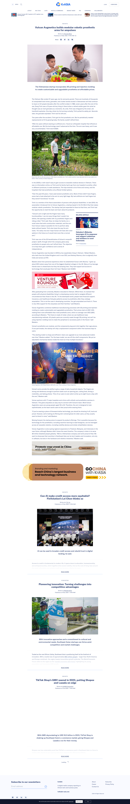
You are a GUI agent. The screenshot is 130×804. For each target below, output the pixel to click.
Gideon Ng (68, 775)
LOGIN (105, 4)
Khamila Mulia (68, 34)
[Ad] (65, 472)
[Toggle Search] (21, 4)
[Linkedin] (68, 39)
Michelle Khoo (68, 590)
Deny (88, 801)
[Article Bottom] (65, 448)
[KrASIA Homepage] (63, 4)
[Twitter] (65, 39)
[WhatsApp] (72, 39)
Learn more (71, 801)
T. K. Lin (68, 502)
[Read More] (65, 280)
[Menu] (12, 4)
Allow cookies (79, 801)
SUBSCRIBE (114, 4)
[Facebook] (61, 39)
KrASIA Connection (68, 686)
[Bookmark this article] (75, 36)
